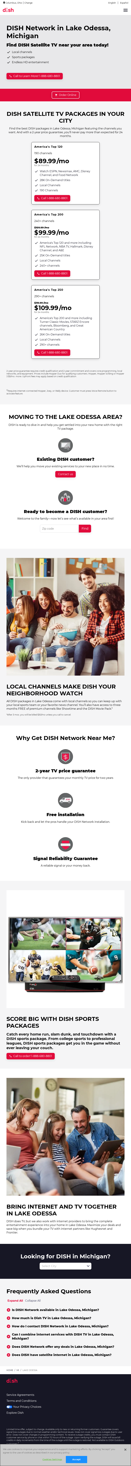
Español (124, 3)
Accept (76, 1459)
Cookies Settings (52, 1459)
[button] (88, 1266)
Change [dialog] (28, 3)
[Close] (125, 1449)
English (112, 3)
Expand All (15, 1300)
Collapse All (33, 1300)
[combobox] (62, 1266)
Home (9, 1370)
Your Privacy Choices (27, 1406)
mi (18, 1370)
